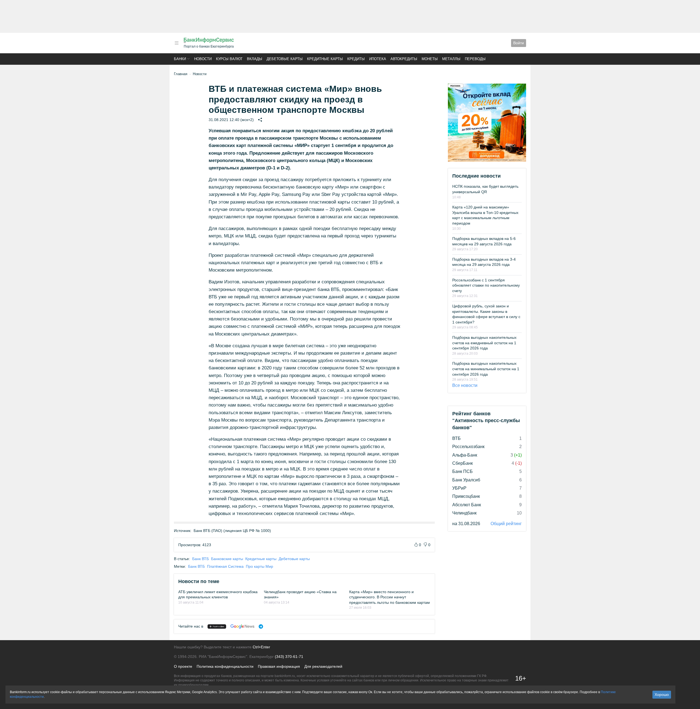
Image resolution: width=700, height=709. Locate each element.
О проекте (183, 666)
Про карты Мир (259, 566)
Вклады (254, 59)
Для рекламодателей (323, 666)
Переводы (475, 59)
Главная (180, 74)
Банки (180, 59)
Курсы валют (229, 59)
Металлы (451, 59)
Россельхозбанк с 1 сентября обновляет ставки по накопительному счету (486, 285)
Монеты (430, 59)
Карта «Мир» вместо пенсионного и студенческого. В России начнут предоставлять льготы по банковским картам (389, 597)
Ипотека (377, 59)
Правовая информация (279, 666)
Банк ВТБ (200, 559)
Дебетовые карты (285, 59)
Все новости (464, 385)
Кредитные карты (325, 59)
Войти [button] (518, 43)
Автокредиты (403, 59)
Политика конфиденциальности (225, 666)
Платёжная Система (225, 566)
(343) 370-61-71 (289, 656)
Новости (203, 59)
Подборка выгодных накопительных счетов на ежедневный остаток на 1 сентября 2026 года (484, 342)
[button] (176, 43)
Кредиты (356, 59)
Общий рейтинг (506, 523)
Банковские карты (227, 559)
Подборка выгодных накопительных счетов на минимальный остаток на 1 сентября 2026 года (485, 368)
